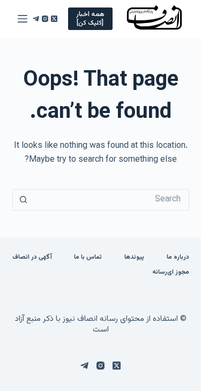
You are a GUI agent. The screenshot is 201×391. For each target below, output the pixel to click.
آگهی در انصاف (32, 257)
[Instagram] (45, 19)
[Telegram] (36, 19)
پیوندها (134, 257)
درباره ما (178, 257)
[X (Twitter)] (54, 19)
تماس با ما (88, 257)
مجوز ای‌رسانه (170, 272)
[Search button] (23, 199)
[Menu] (22, 19)
